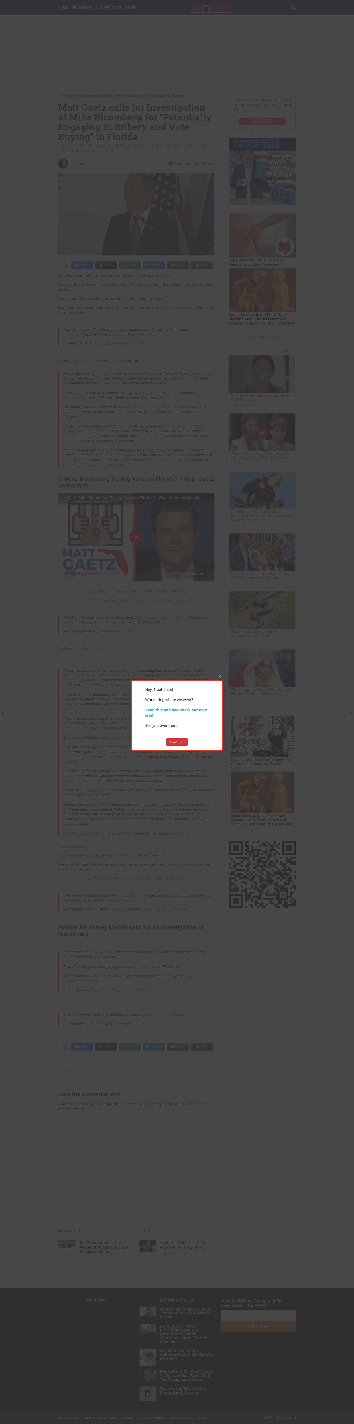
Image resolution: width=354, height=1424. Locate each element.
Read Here (177, 742)
